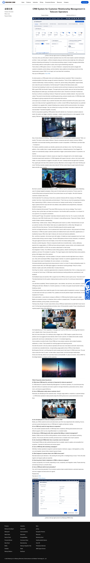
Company (66, 2)
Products (28, 2)
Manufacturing (23, 543)
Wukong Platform (8, 551)
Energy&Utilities (23, 537)
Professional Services (41, 545)
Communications (24, 531)
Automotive (22, 529)
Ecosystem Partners (50, 2)
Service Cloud (8, 537)
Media (6, 545)
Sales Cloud (7, 534)
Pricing (41, 2)
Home (23, 2)
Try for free (84, 2)
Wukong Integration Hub (25, 545)
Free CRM (47, 73)
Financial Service (8, 540)
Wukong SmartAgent (9, 529)
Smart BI (38, 543)
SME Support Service (40, 548)
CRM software (41, 478)
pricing (37, 529)
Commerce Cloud (24, 540)
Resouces (59, 2)
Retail (21, 548)
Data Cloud (7, 543)
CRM (39, 476)
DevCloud (22, 551)
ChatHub (7, 548)
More (37, 526)
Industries (35, 2)
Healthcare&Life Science (41, 540)
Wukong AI (7, 531)
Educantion (22, 534)
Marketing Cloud (39, 537)
